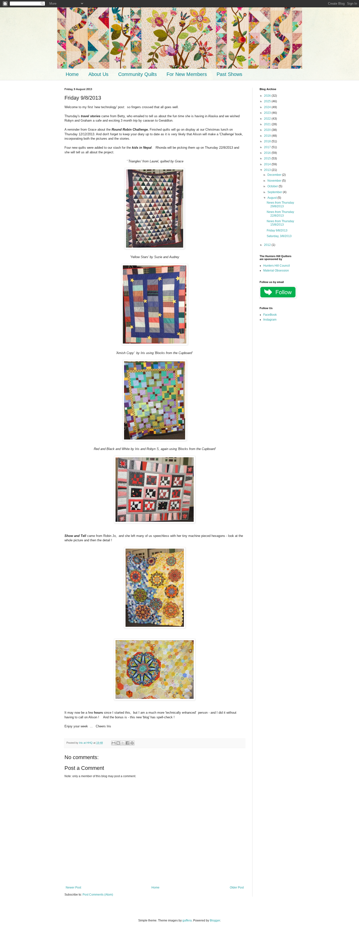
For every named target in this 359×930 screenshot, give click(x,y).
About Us (98, 74)
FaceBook (270, 314)
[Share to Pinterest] (132, 743)
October (273, 186)
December (274, 175)
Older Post (237, 887)
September (275, 192)
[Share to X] (122, 743)
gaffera (187, 920)
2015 (268, 158)
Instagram (269, 319)
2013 (268, 170)
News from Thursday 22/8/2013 (280, 213)
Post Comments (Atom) (98, 894)
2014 (268, 164)
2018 (268, 141)
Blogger (215, 920)
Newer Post (73, 887)
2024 (268, 107)
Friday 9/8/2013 (277, 230)
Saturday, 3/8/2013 (279, 236)
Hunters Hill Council (276, 265)
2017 (268, 147)
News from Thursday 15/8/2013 (280, 222)
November (274, 180)
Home (72, 74)
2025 (268, 101)
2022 (268, 118)
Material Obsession (276, 270)
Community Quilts (137, 74)
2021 (268, 124)
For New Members (187, 74)
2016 (268, 153)
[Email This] (113, 743)
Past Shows (229, 74)
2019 (268, 135)
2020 (268, 130)
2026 (268, 95)
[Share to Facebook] (127, 743)
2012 (268, 245)
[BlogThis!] (118, 743)
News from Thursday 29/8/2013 (280, 204)
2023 (268, 113)
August (272, 197)
